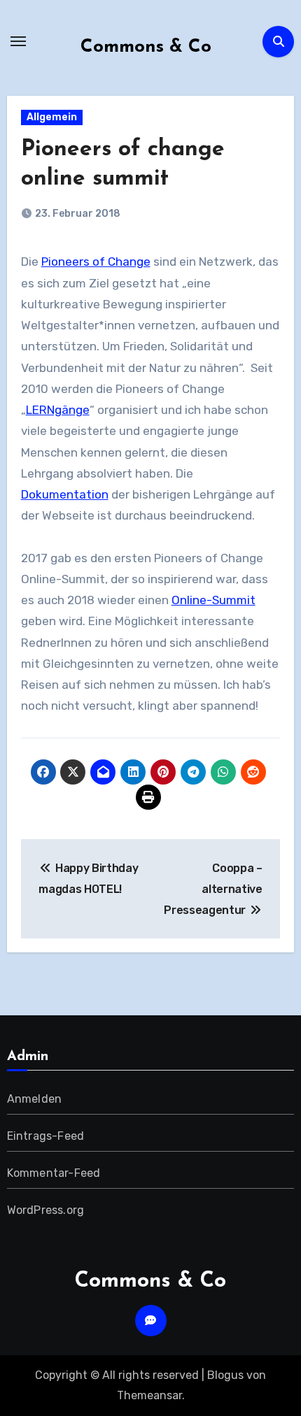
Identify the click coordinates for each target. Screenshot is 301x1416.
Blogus (225, 1375)
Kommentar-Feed (54, 1173)
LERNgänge (58, 410)
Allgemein (52, 117)
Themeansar (149, 1395)
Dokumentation (64, 494)
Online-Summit (213, 600)
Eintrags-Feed (46, 1136)
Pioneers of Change (95, 262)
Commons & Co (145, 47)
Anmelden (34, 1099)
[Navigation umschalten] (18, 41)
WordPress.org (46, 1210)
